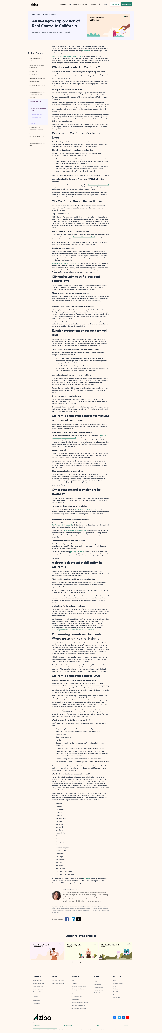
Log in (106, 4)
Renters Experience (58, 980)
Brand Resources (118, 992)
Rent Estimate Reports (78, 1005)
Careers (115, 995)
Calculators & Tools (77, 996)
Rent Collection (37, 980)
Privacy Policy (68, 1025)
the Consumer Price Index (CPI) (98, 185)
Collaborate (36, 1003)
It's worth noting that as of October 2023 (66, 263)
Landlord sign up (126, 4)
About (115, 980)
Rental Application (38, 983)
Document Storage (38, 992)
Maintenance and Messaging (38, 995)
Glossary (74, 994)
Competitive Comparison (78, 1008)
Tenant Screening (38, 986)
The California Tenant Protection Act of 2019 (67, 56)
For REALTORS (98, 990)
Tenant (70, 4)
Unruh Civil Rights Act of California (74, 531)
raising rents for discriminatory (85, 509)
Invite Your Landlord (58, 983)
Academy (74, 983)
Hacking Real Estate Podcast (79, 1002)
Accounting (36, 1000)
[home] (45, 4)
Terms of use (36, 1025)
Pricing (96, 981)
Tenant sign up (115, 4)
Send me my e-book (142, 1008)
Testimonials (116, 989)
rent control (86, 51)
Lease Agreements (38, 989)
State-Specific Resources (78, 986)
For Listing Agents (99, 987)
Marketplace (97, 984)
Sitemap (126, 1025)
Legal (97, 1025)
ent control (86, 879)
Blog (38, 14)
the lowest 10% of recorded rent (84, 237)
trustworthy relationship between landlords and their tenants (73, 630)
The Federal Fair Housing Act (62, 525)
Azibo (34, 14)
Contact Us (116, 998)
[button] (64, 4)
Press (114, 986)
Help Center (75, 999)
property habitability (77, 552)
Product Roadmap (99, 993)
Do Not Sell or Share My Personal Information (45, 1028)
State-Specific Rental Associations (77, 990)
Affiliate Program (118, 983)
